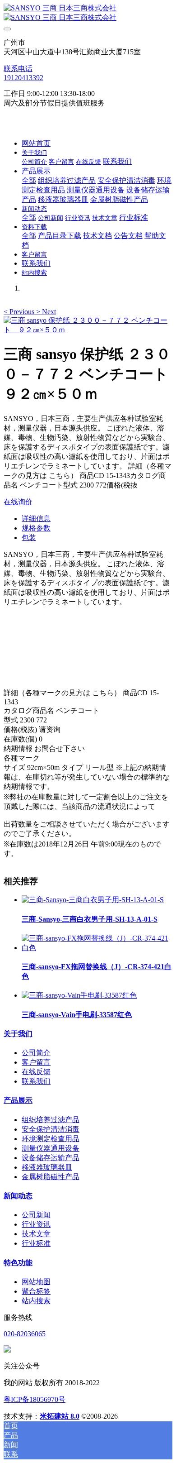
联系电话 (18, 68)
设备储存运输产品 (50, 1158)
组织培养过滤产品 (50, 1120)
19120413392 (23, 77)
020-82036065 (25, 1334)
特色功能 (18, 1263)
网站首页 (36, 143)
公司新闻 (36, 1215)
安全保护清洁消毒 (50, 1129)
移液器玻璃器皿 (47, 1167)
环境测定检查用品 (50, 1139)
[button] (20, 312)
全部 (29, 180)
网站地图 (36, 1282)
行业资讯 (36, 1224)
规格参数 (36, 528)
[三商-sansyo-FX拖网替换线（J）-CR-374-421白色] (97, 947)
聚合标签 (36, 1291)
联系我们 (36, 1081)
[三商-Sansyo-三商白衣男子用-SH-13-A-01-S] (93, 900)
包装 (29, 537)
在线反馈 (36, 1072)
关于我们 (18, 1033)
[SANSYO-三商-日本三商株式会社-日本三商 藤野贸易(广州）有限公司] (88, 13)
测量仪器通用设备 (50, 1148)
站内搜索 (36, 1301)
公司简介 (36, 1053)
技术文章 (36, 1234)
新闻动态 (18, 1196)
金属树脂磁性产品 (50, 1177)
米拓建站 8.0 (59, 1416)
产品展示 (18, 1100)
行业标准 (36, 1243)
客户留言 (36, 1062)
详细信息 (36, 518)
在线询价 (18, 502)
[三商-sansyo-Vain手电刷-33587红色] (79, 995)
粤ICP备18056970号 (34, 1399)
